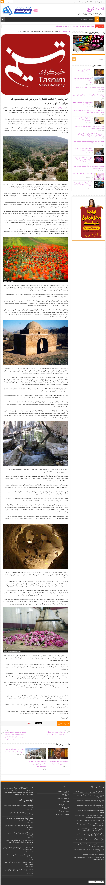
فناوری (67, 808)
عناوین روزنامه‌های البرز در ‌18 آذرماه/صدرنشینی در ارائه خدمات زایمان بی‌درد (89, 167)
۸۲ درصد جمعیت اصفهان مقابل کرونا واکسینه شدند (18, 870)
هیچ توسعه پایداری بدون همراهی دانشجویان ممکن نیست (83, 150)
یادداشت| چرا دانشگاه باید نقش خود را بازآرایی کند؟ (84, 119)
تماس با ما (74, 2)
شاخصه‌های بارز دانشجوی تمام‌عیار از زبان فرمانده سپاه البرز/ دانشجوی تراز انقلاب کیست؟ (89, 112)
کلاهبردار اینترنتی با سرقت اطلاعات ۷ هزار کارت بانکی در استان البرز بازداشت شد (19, 841)
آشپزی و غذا (65, 792)
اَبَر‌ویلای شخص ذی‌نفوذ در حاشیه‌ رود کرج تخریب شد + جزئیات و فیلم (36, 763)
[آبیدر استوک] (20, 10)
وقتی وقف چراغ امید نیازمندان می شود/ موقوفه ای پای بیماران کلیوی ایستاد (83, 184)
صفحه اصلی (65, 31)
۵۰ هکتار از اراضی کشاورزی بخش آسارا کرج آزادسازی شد (19, 863)
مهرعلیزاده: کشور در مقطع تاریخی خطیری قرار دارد (18, 806)
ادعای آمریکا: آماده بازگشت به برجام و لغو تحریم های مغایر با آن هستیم (19, 819)
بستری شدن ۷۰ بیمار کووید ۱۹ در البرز (21, 812)
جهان (67, 801)
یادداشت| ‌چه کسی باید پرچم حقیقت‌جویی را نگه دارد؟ (59, 762)
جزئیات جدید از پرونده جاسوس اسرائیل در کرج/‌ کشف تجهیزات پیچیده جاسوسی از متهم (84, 159)
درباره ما (81, 2)
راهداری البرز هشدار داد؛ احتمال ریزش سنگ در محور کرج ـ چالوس (56, 732)
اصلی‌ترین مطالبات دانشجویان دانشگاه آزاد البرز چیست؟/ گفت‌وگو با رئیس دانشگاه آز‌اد (91, 135)
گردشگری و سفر (64, 814)
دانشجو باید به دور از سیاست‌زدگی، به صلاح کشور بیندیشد (83, 103)
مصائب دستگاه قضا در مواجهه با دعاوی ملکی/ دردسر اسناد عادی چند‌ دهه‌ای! (89, 127)
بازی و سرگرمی (65, 798)
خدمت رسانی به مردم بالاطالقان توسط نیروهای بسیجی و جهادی (18, 848)
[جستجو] (2, 1)
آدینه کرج (95, 9)
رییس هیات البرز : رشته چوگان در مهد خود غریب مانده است (19, 856)
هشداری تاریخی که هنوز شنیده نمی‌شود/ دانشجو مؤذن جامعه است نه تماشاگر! (88, 142)
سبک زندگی (65, 805)
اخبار (86, 2)
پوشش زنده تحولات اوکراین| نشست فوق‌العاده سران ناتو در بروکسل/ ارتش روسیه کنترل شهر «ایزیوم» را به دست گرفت (15, 734)
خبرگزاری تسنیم (58, 108)
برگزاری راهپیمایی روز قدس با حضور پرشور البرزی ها (19, 834)
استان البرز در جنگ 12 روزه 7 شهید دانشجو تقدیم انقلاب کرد (77, 26)
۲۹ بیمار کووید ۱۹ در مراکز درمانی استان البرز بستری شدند (19, 826)
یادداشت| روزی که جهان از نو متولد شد (83, 175)
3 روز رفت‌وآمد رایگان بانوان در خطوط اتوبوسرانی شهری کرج (88, 96)
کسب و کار (66, 811)
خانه (91, 2)
